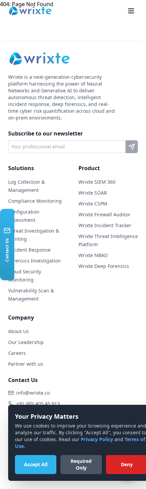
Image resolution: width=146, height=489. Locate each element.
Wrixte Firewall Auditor (104, 214)
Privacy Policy (97, 439)
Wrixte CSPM (92, 203)
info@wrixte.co (33, 393)
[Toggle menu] (131, 11)
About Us (18, 331)
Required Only (81, 464)
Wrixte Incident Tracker (104, 225)
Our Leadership (26, 342)
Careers (17, 353)
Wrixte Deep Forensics (103, 266)
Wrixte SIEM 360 (96, 182)
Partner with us (25, 364)
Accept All (36, 464)
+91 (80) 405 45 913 (38, 403)
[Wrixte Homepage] (30, 11)
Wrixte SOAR (92, 192)
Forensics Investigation (34, 260)
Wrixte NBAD (93, 255)
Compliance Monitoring (35, 201)
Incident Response (29, 250)
